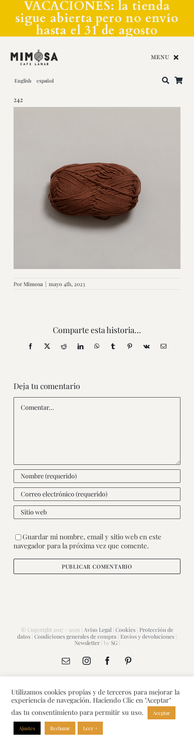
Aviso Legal (97, 629)
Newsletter (87, 642)
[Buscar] (165, 81)
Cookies (125, 629)
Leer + (90, 728)
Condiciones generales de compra (75, 636)
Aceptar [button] (161, 712)
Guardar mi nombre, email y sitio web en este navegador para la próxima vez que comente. (88, 541)
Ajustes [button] (27, 728)
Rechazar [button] (60, 728)
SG (114, 642)
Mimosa (33, 283)
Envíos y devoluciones (147, 636)
